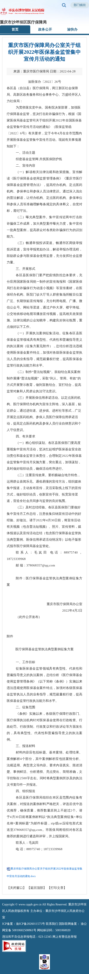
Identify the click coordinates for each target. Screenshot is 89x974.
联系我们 (52, 923)
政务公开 (45, 29)
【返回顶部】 (36, 888)
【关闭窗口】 (16, 888)
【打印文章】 (57, 888)
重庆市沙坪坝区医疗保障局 (23, 22)
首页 (15, 29)
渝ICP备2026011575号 (30, 923)
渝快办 (72, 29)
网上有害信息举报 (64, 936)
